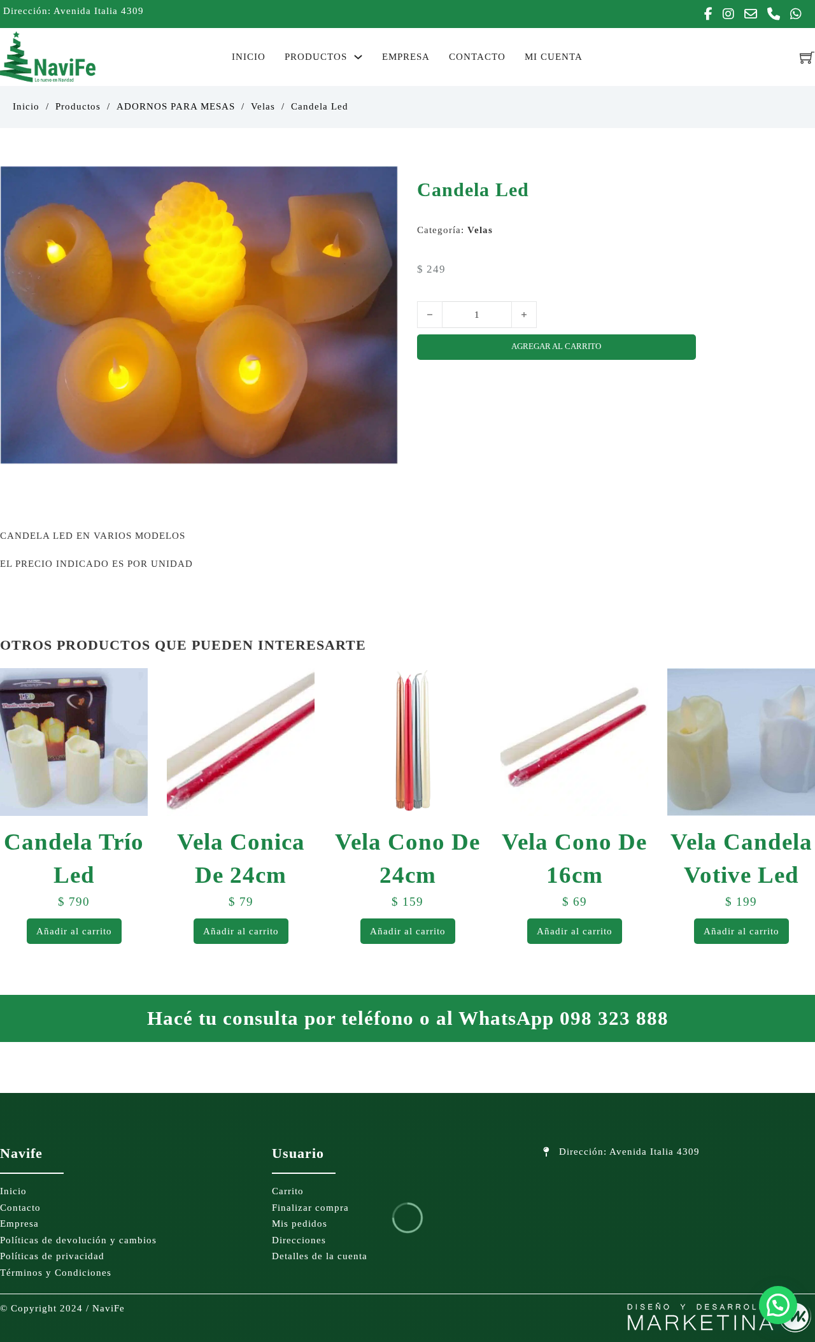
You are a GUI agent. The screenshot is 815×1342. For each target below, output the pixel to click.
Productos (316, 57)
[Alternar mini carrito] (807, 57)
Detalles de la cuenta (319, 1256)
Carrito (288, 1191)
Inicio (249, 57)
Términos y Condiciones (55, 1272)
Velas (263, 106)
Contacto (477, 57)
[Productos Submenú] (358, 57)
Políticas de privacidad (52, 1256)
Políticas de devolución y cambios (78, 1240)
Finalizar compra (310, 1208)
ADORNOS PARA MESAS (176, 106)
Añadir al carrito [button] (74, 931)
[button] (380, 183)
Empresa (406, 57)
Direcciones (299, 1240)
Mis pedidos (299, 1223)
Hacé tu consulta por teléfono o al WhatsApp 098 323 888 (408, 1018)
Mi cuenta (554, 57)
